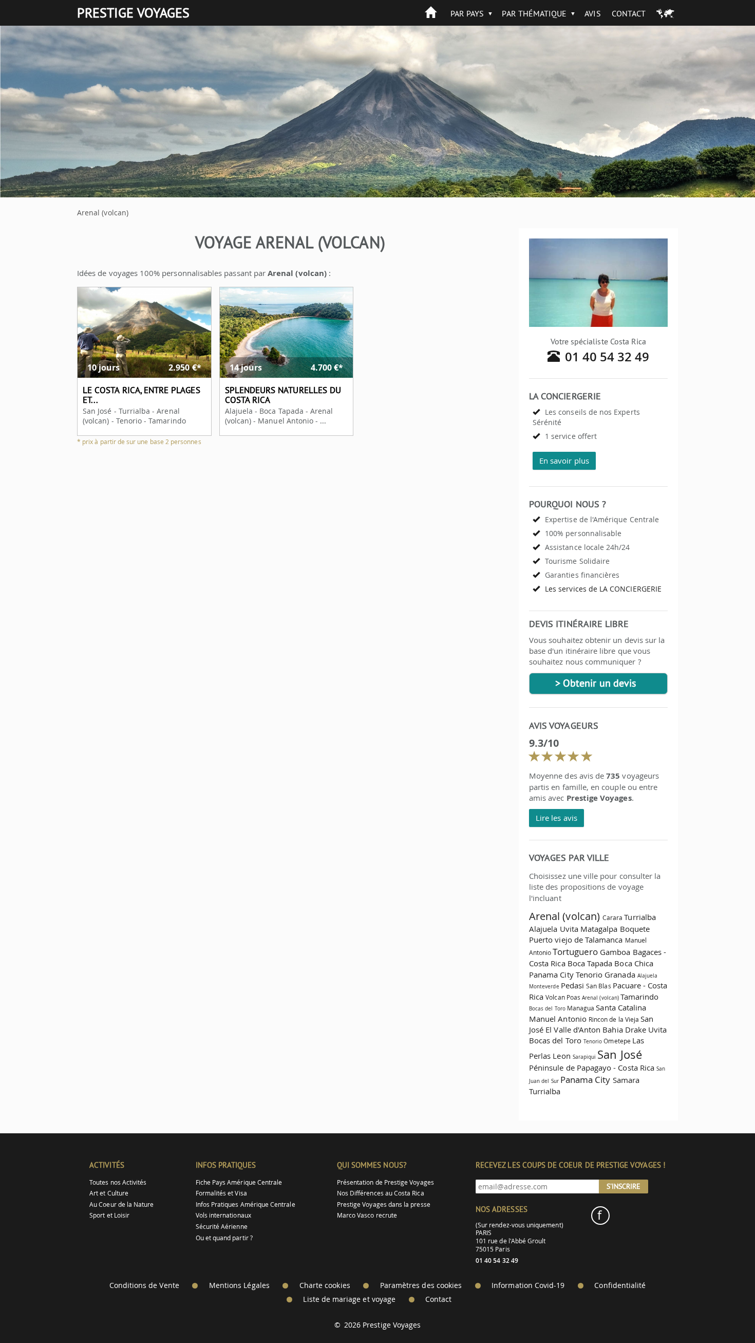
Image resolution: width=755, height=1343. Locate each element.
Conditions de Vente (144, 1285)
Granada (620, 974)
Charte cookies (324, 1285)
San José (619, 1054)
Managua (580, 1008)
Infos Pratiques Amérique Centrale (245, 1204)
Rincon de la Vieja (614, 1019)
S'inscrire (623, 1186)
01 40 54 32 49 (607, 356)
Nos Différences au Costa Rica (380, 1193)
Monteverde (544, 986)
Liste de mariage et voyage (349, 1299)
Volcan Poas (562, 997)
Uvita (569, 929)
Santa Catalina (621, 1007)
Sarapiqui (584, 1056)
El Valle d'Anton (572, 1029)
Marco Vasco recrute (367, 1215)
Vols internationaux (223, 1215)
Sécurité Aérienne (222, 1226)
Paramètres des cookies (421, 1285)
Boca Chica (633, 963)
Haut (718, 1309)
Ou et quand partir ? (224, 1238)
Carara (612, 917)
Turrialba (640, 917)
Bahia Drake (624, 1029)
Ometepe (616, 1041)
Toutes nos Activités (117, 1182)
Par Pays (467, 13)
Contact (629, 13)
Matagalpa (599, 929)
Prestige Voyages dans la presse (383, 1204)
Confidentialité (620, 1285)
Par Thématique (534, 13)
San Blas (598, 986)
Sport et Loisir (109, 1215)
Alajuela (543, 929)
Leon (561, 1056)
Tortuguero (575, 952)
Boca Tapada (590, 963)
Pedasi (572, 985)
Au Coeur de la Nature (121, 1204)
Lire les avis (556, 818)
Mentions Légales (239, 1285)
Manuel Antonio (558, 1019)
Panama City (551, 974)
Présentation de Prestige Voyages (385, 1182)
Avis (592, 13)
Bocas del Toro (547, 1008)
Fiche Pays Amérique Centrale (239, 1182)
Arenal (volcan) (564, 916)
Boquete (635, 929)
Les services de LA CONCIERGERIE (603, 589)
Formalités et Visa (221, 1193)
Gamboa (615, 952)
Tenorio (589, 974)
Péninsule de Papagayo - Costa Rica (591, 1067)
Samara (626, 1080)
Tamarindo (639, 996)
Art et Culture (108, 1193)
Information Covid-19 (528, 1285)
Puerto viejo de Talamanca (576, 939)
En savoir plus (564, 460)
